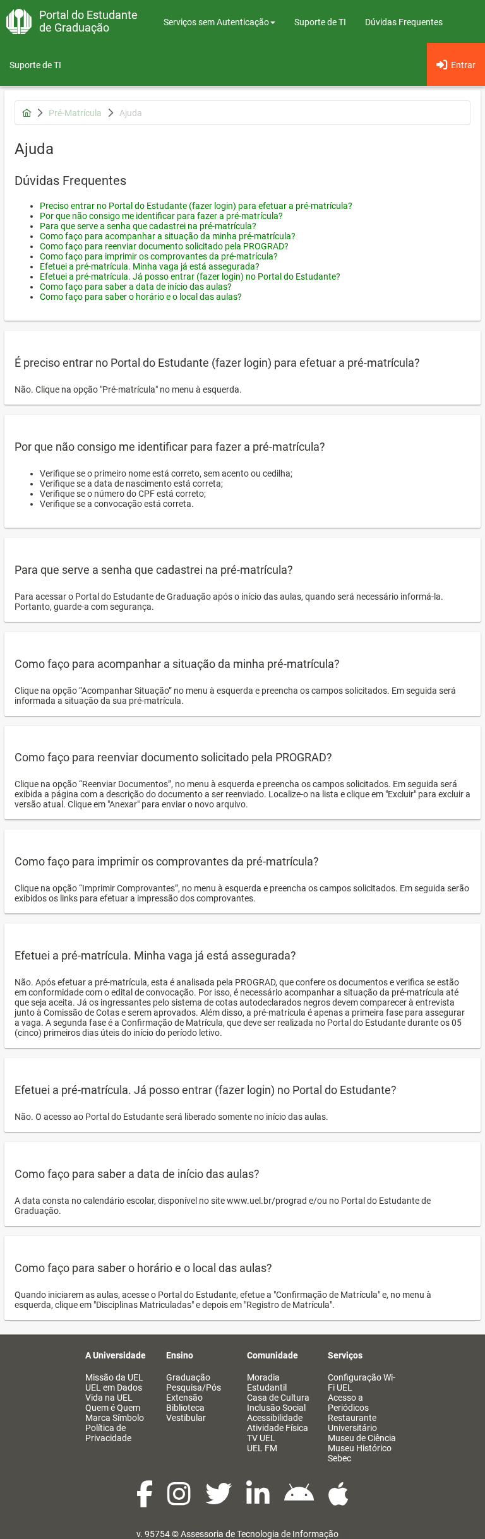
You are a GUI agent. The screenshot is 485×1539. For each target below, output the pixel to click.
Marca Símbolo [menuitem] (114, 1418)
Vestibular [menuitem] (186, 1418)
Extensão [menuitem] (184, 1398)
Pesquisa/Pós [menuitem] (193, 1387)
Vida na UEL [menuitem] (109, 1398)
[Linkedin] (259, 1500)
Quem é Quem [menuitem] (112, 1408)
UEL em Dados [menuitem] (113, 1387)
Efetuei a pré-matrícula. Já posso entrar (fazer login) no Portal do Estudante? (190, 276)
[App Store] (338, 1500)
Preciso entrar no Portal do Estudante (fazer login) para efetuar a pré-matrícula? (196, 206)
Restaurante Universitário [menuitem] (352, 1423)
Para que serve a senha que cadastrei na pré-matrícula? (148, 226)
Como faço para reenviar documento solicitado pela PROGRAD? (164, 246)
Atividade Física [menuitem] (277, 1428)
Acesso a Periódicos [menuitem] (348, 1403)
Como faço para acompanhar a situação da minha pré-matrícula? (168, 236)
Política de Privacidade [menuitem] (108, 1433)
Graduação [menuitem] (188, 1377)
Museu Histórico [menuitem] (360, 1448)
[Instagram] (180, 1500)
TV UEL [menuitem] (261, 1438)
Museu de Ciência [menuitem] (362, 1438)
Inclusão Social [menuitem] (276, 1408)
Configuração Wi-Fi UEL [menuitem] (361, 1382)
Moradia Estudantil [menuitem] (267, 1382)
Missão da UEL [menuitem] (114, 1377)
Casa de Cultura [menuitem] (278, 1398)
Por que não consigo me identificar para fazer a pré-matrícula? (161, 216)
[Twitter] (219, 1500)
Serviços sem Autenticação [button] (216, 22)
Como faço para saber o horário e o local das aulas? (141, 297)
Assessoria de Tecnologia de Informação (259, 1534)
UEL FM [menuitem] (262, 1448)
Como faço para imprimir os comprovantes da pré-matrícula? (159, 256)
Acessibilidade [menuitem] (274, 1418)
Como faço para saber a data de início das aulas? (136, 287)
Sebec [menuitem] (339, 1458)
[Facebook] (145, 1500)
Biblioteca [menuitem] (185, 1408)
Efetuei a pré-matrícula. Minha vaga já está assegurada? (150, 266)
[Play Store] (300, 1500)
